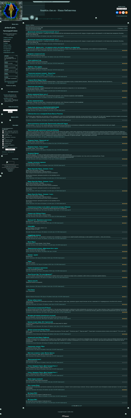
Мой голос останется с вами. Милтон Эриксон (41, 353)
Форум (49, 18)
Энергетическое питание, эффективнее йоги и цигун (43, 248)
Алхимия (27, 178)
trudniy (48, 36)
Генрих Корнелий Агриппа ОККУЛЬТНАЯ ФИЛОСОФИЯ (43, 107)
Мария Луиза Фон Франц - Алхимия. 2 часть (40, 181)
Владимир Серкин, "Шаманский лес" (38, 140)
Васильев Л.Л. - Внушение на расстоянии (40, 220)
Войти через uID (121, 8)
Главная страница (42, 18)
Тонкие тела (28, 76)
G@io (48, 251)
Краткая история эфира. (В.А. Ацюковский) (40, 322)
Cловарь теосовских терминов (37, 162)
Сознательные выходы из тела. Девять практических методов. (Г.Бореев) (49, 207)
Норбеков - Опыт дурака (35, 66)
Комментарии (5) (61, 286)
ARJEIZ (49, 264)
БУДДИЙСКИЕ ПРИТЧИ (34, 235)
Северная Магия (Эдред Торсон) (37, 80)
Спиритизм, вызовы (8, 139)
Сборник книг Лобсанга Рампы (37, 213)
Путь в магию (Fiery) (33, 385)
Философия (28, 90)
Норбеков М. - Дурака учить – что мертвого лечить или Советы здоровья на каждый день (54, 47)
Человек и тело (7, 98)
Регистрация (55, 18)
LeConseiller (50, 76)
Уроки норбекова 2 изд (34, 60)
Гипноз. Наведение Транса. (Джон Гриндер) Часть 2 (42, 366)
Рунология (28, 83)
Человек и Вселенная (9, 95)
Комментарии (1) (62, 110)
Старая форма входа (121, 16)
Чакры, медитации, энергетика (11, 131)
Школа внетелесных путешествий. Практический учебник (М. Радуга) (48, 123)
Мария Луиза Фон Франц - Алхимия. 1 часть (40, 194)
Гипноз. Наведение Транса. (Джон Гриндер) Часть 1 (42, 372)
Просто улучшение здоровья (10, 147)
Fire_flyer (50, 158)
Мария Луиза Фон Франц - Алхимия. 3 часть (40, 168)
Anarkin (49, 165)
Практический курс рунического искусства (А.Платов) (43, 130)
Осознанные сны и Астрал (31, 56)
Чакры (30, 261)
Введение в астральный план (36, 54)
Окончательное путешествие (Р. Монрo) (39, 307)
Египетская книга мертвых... (36, 86)
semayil (48, 97)
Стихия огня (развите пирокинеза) (37, 268)
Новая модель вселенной (35, 379)
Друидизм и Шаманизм (30, 143)
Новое (9, 39)
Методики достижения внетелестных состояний (41, 315)
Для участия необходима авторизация (11, 82)
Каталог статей (7, 47)
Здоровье (27, 36)
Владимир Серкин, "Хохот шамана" (38, 147)
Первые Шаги (28, 270)
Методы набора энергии (35, 300)
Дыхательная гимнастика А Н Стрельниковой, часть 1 (43, 39)
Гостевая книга (7, 48)
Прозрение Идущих (33, 153)
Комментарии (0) (60, 36)
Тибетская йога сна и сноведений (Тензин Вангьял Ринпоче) (45, 113)
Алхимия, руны (7, 143)
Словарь (5, 43)
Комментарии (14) (63, 270)
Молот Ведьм (32, 242)
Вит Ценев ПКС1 (32, 399)
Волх (53, 143)
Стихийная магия (8, 141)
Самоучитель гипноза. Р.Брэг (36, 346)
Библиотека (6, 41)
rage (49, 389)
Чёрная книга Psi (33, 281)
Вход (60, 18)
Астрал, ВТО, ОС (8, 135)
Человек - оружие (33, 255)
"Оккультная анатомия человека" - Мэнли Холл (41, 73)
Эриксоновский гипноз (34, 359)
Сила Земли (31, 289)
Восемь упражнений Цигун (35, 100)
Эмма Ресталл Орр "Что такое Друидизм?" (40, 274)
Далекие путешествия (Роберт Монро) (39, 329)
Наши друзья (6, 50)
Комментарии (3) (61, 97)
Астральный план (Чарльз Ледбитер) (38, 337)
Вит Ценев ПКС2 (32, 393)
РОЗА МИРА (31, 226)
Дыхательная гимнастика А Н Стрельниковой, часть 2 (43, 32)
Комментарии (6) (61, 389)
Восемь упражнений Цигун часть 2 (38, 94)
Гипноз (27, 349)
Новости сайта (7, 45)
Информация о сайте (8, 52)
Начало (27, 25)
